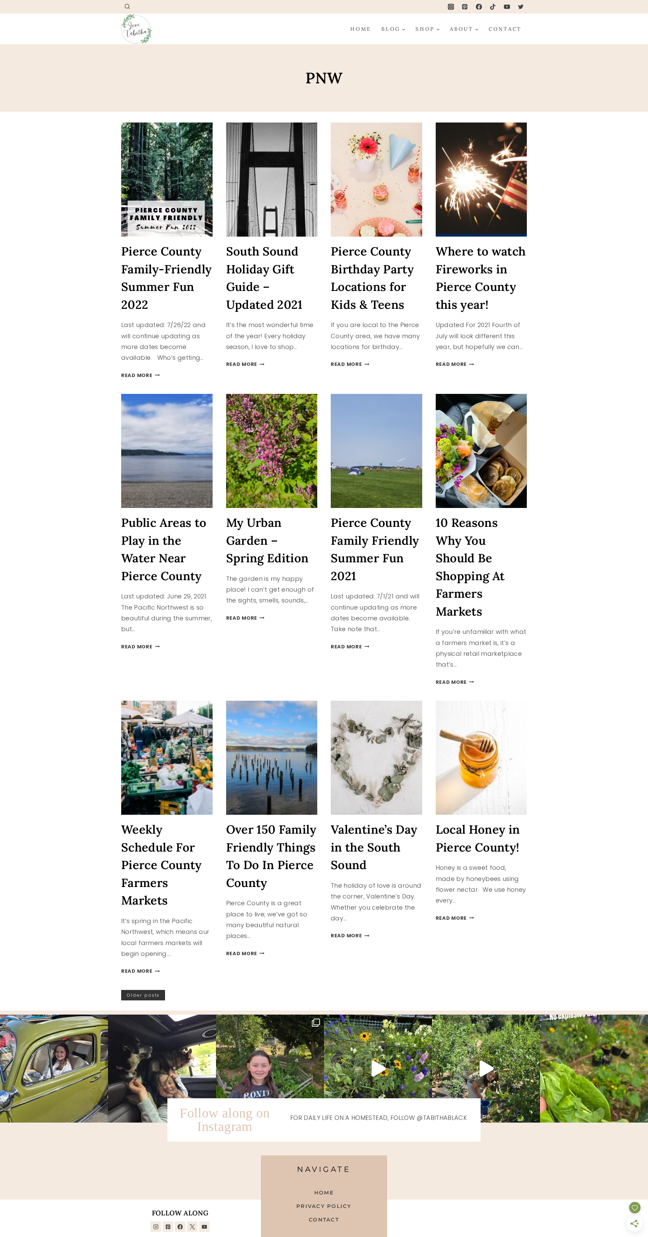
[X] (192, 1226)
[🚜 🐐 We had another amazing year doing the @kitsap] (270, 1069)
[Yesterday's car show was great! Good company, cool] (54, 1069)
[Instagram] (451, 7)
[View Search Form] (127, 7)
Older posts (143, 995)
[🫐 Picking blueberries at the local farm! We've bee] (486, 1069)
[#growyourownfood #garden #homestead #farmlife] (594, 1069)
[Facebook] (479, 7)
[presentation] (167, 180)
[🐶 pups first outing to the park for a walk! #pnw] (162, 1069)
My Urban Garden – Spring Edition (267, 540)
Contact (505, 29)
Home (360, 29)
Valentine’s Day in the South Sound (374, 847)
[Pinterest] (465, 7)
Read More (140, 375)
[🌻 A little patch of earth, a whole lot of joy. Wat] (378, 1069)
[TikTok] (493, 7)
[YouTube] (507, 7)
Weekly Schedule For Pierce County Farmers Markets (161, 865)
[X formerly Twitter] (521, 7)
